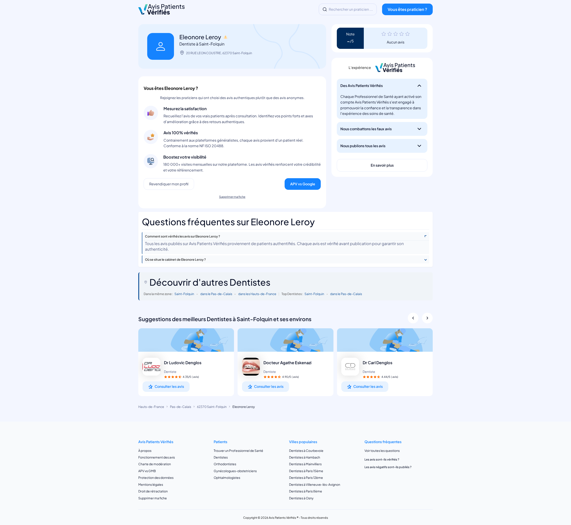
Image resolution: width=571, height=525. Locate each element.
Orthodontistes (225, 464)
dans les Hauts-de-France (257, 294)
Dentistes (221, 457)
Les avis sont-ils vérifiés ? (381, 459)
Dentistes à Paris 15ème (306, 471)
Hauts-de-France (151, 407)
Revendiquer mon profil (168, 184)
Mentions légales (150, 484)
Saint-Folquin (184, 294)
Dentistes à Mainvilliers (305, 464)
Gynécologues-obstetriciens (235, 471)
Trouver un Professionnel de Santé (238, 451)
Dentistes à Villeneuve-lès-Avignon (314, 484)
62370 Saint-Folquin (212, 407)
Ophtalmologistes (227, 477)
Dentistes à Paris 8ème (305, 491)
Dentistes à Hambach (304, 457)
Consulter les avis (169, 386)
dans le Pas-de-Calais (216, 294)
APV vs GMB (147, 471)
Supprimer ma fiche (232, 196)
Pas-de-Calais (180, 407)
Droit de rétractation (153, 491)
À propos (144, 451)
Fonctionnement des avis (156, 457)
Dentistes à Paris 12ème (306, 477)
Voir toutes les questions (382, 451)
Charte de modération (154, 464)
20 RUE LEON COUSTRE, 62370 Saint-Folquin (219, 53)
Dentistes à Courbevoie (306, 451)
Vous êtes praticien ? (407, 9)
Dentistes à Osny (301, 498)
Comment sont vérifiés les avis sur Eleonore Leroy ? (182, 236)
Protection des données (156, 477)
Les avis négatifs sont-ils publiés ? (388, 467)
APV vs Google (302, 184)
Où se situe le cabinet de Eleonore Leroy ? (175, 259)
